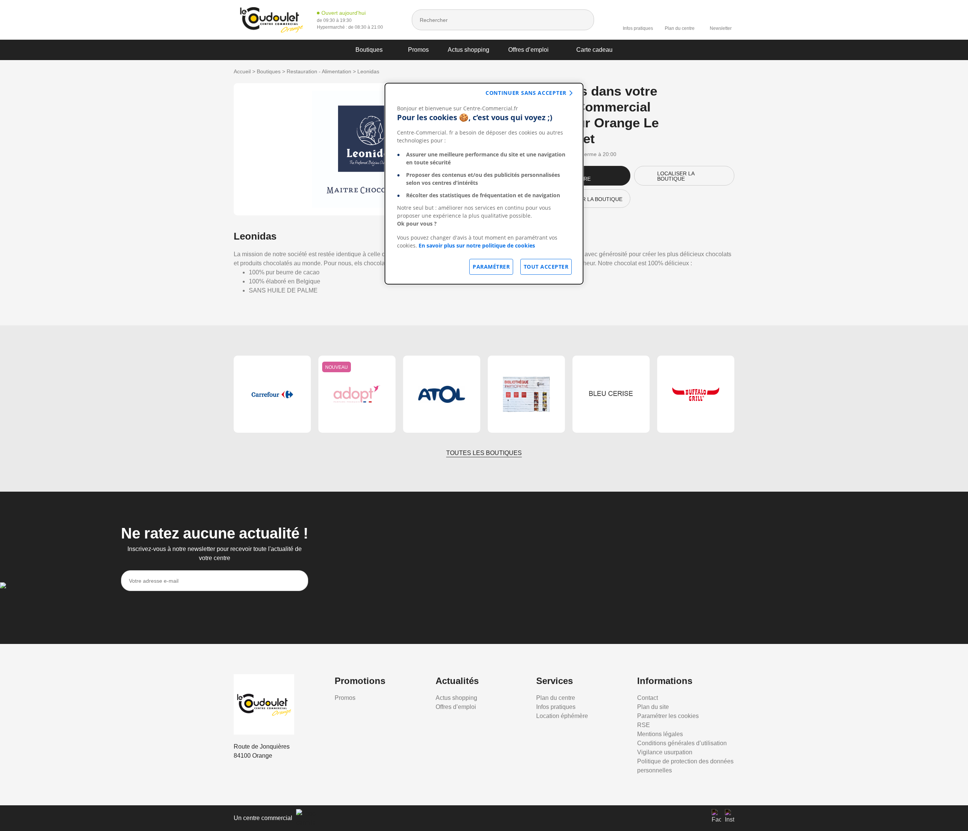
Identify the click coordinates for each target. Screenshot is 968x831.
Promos (418, 49)
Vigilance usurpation (664, 752)
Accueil (242, 71)
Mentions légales (660, 734)
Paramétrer (491, 266)
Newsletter (721, 28)
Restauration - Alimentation (319, 71)
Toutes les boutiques (484, 453)
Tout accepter (546, 266)
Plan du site (653, 707)
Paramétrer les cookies (668, 716)
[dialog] (484, 183)
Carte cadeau (594, 49)
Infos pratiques (638, 28)
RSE (643, 725)
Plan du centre (680, 28)
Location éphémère (562, 716)
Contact (647, 698)
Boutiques (369, 49)
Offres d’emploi (528, 49)
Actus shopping (468, 49)
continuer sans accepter (526, 92)
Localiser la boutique (676, 176)
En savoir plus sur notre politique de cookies (477, 245)
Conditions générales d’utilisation (682, 743)
